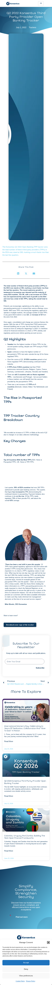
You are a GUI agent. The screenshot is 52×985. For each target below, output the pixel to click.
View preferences (26, 976)
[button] (48, 942)
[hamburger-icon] (41, 3)
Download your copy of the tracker (20, 625)
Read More (8, 741)
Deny (26, 969)
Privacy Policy (30, 981)
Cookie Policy (20, 981)
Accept (26, 963)
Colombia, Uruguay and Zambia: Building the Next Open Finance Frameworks (24, 837)
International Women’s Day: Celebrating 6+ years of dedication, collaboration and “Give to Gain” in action (24, 728)
